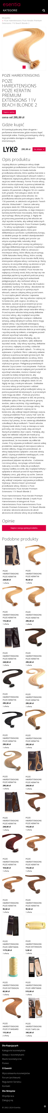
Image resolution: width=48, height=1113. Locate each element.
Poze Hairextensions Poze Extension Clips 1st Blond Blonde (34, 947)
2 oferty (6, 1035)
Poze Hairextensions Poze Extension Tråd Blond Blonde (11, 988)
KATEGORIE (10, 10)
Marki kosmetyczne (12, 1059)
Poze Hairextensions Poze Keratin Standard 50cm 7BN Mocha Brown (35, 823)
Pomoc (5, 1063)
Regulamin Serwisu (11, 1081)
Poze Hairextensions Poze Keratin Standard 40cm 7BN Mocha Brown (35, 906)
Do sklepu (38, 149)
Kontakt (6, 1086)
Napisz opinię (8, 112)
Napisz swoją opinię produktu (24, 528)
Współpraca (8, 1096)
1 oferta (6, 583)
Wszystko (6, 18)
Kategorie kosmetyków (13, 1050)
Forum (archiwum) (11, 1077)
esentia (12, 4)
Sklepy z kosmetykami (13, 1054)
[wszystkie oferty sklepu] (10, 149)
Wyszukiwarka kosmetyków (16, 1073)
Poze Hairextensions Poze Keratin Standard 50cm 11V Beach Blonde (12, 618)
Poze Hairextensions (21, 75)
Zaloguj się (7, 1100)
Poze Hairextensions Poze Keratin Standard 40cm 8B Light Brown (12, 906)
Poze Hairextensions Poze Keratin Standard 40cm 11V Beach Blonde (35, 576)
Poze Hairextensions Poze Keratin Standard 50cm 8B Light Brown (35, 864)
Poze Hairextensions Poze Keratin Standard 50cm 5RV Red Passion (11, 864)
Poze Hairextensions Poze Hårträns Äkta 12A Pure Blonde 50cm (34, 988)
